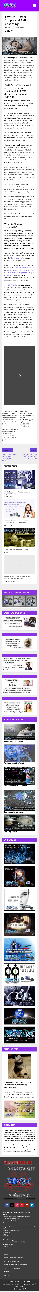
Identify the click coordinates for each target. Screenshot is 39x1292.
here (27, 1094)
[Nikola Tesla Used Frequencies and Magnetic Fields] (19, 479)
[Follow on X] (12, 1205)
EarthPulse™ (22, 1289)
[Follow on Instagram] (17, 1205)
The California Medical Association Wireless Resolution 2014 (10, 432)
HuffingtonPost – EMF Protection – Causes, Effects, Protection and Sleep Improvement (10, 414)
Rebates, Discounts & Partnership (16, 1265)
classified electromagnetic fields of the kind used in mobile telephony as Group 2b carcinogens (19, 272)
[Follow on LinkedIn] (32, 1205)
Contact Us (8, 1275)
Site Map (7, 1272)
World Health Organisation (25, 268)
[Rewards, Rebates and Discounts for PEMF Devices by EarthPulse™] (19, 508)
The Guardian (15, 258)
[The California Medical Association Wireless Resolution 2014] (19, 564)
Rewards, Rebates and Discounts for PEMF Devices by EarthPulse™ (17, 522)
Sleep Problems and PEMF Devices (17, 550)
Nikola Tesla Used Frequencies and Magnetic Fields (17, 493)
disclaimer (9, 1284)
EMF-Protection (12, 285)
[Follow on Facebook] (7, 1205)
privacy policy (20, 1284)
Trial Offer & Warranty (12, 1268)
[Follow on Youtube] (27, 1205)
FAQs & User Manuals (11, 1261)
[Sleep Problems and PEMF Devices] (19, 537)
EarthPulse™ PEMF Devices (13, 1258)
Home (6, 1254)
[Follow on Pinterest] (22, 1205)
